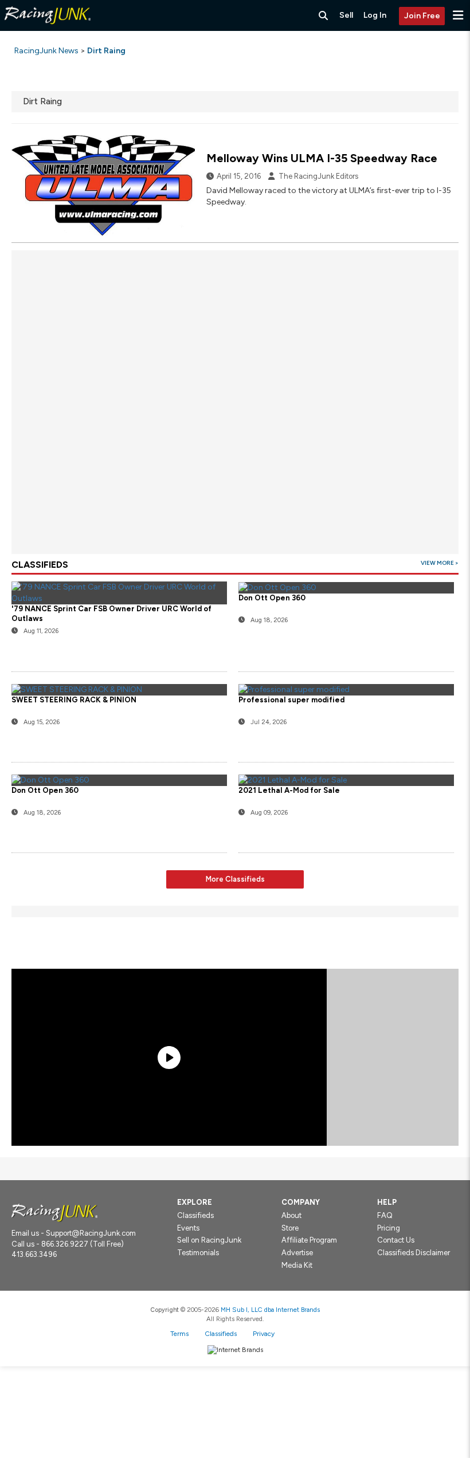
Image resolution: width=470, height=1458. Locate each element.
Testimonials (198, 1252)
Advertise (297, 1252)
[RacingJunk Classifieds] (48, 28)
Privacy (264, 1334)
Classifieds (195, 1215)
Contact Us (395, 1240)
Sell (346, 15)
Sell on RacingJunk (209, 1240)
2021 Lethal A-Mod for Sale (289, 790)
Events (188, 1228)
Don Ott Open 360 (45, 790)
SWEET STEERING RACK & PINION (73, 699)
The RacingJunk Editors (318, 176)
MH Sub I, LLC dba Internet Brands (270, 1310)
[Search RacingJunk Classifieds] (323, 15)
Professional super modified (291, 699)
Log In (374, 15)
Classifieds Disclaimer (413, 1252)
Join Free (422, 16)
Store (290, 1228)
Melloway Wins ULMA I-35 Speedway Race (321, 158)
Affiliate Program (309, 1240)
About (291, 1215)
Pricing (388, 1228)
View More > (440, 563)
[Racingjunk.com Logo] (54, 1212)
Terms (179, 1334)
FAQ (385, 1215)
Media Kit (296, 1265)
